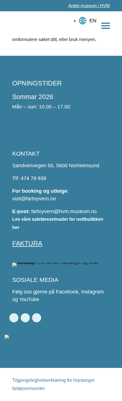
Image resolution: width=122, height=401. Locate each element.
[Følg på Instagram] (25, 317)
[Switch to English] (88, 18)
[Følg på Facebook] (13, 317)
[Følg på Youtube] (36, 317)
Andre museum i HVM (89, 5)
